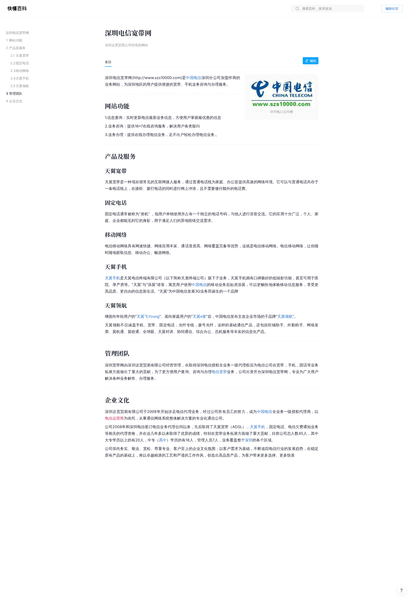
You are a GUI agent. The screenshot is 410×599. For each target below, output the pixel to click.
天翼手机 (112, 278)
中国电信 (193, 77)
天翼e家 (199, 316)
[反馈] (401, 590)
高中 (163, 440)
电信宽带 (219, 371)
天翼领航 (285, 316)
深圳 (248, 440)
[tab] (108, 62)
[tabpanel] (211, 265)
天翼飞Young (148, 316)
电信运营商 (114, 418)
